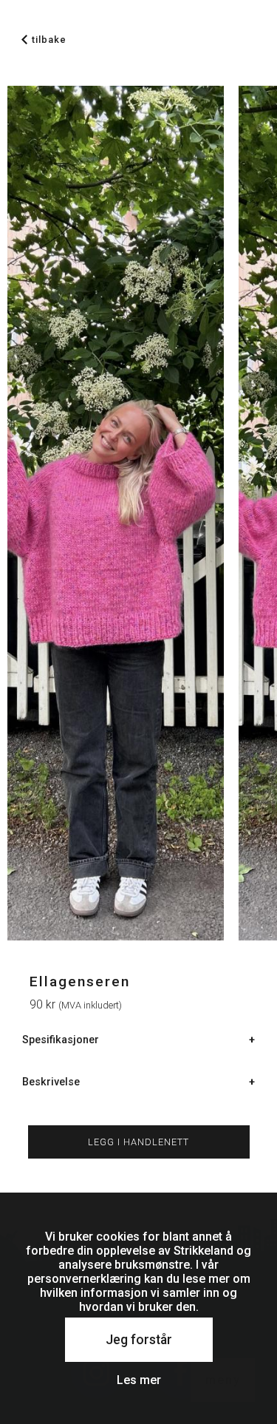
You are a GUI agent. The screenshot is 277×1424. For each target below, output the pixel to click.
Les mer (139, 1380)
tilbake (49, 39)
